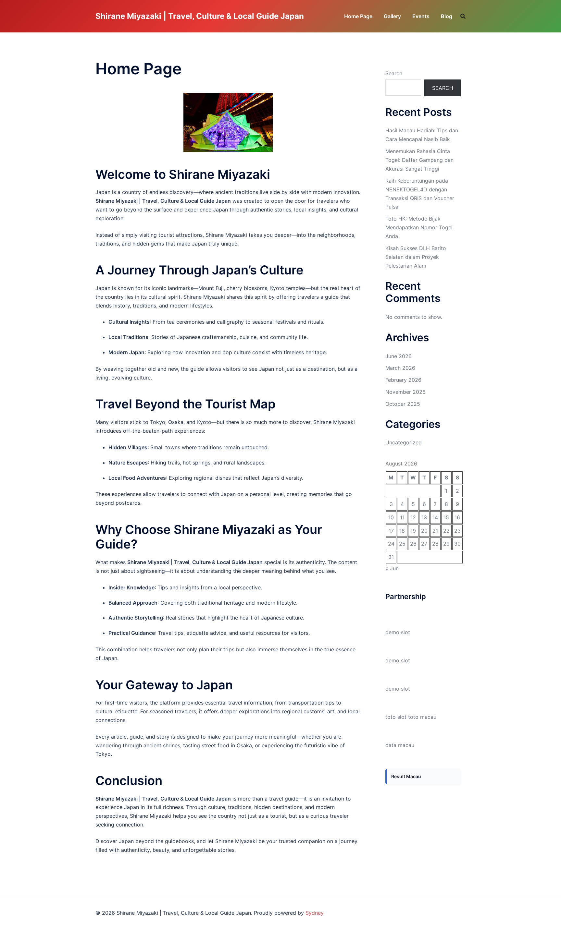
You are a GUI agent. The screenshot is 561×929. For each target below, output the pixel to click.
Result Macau (406, 776)
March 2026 (400, 368)
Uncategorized (403, 442)
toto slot (395, 717)
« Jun (392, 568)
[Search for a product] (463, 16)
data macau (399, 745)
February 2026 (403, 380)
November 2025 (405, 392)
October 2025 (402, 404)
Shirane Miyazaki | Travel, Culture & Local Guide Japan (199, 16)
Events (421, 16)
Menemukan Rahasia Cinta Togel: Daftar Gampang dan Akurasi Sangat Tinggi (419, 160)
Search (393, 73)
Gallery (392, 16)
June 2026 (398, 356)
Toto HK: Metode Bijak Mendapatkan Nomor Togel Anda (419, 227)
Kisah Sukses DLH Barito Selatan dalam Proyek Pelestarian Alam (415, 257)
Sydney (314, 913)
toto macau (422, 717)
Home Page (358, 16)
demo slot (397, 632)
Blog (446, 16)
